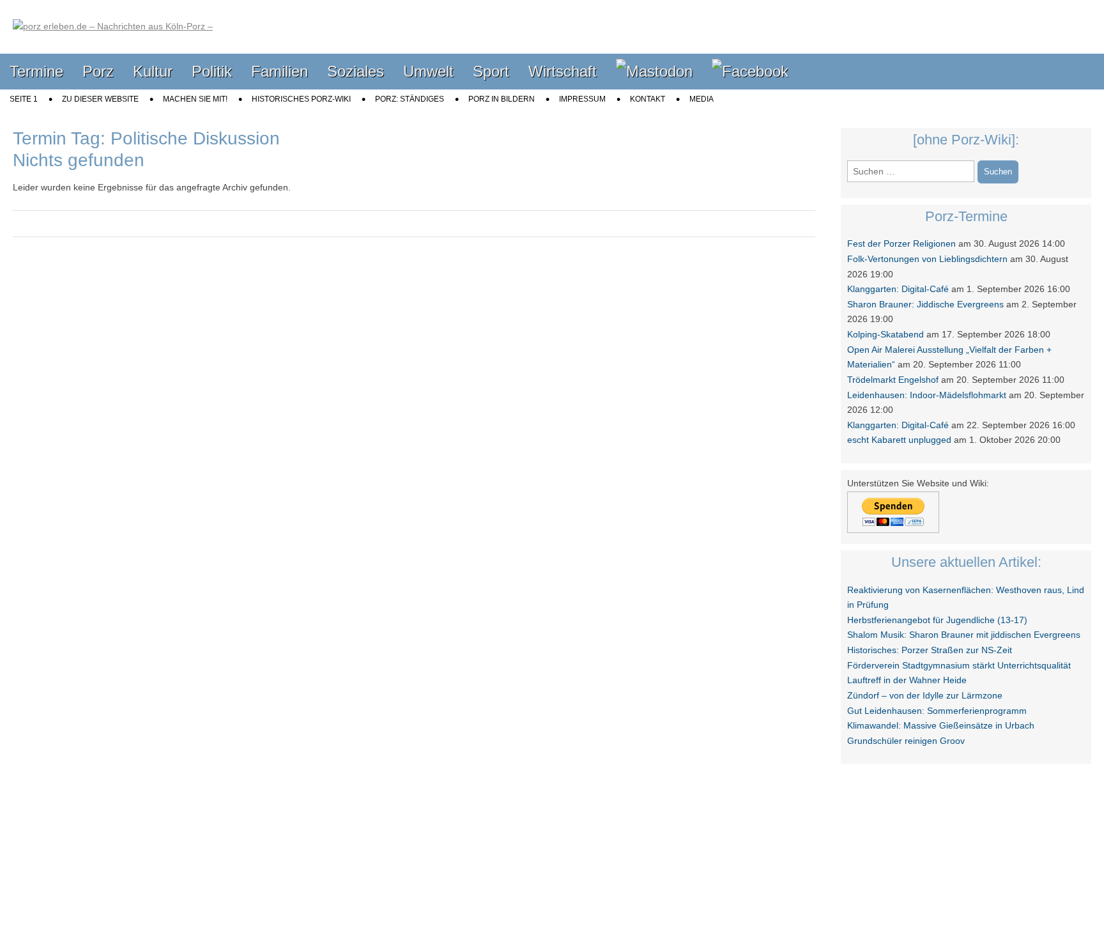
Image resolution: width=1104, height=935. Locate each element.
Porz (98, 71)
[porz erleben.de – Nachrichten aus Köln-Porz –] (113, 17)
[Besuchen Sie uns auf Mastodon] (654, 72)
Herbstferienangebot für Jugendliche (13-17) (937, 620)
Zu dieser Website (100, 99)
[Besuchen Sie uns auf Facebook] (750, 72)
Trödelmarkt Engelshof (893, 380)
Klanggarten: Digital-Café (898, 289)
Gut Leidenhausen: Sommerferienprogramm (937, 711)
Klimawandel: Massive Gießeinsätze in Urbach (940, 725)
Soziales (355, 71)
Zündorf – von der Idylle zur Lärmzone (924, 695)
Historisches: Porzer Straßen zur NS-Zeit (929, 650)
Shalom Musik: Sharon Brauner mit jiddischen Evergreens (963, 635)
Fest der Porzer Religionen (901, 243)
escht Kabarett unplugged (899, 440)
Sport (491, 71)
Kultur (152, 71)
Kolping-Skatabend (885, 334)
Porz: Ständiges (409, 99)
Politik (212, 71)
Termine (36, 71)
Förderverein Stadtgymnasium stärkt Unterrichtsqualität (959, 665)
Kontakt (647, 99)
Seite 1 (24, 99)
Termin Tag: (146, 138)
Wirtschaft (562, 71)
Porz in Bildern (501, 99)
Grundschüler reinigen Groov (906, 741)
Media (701, 99)
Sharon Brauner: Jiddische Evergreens (925, 304)
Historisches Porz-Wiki (301, 99)
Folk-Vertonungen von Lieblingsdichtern (927, 259)
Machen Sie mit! (195, 99)
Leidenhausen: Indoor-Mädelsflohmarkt (926, 395)
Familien (279, 71)
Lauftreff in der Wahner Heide (907, 680)
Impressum (582, 99)
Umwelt (428, 71)
